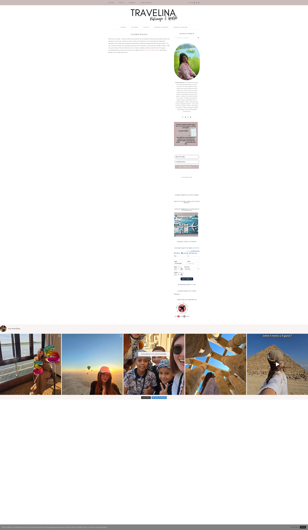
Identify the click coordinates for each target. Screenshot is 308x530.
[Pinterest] (188, 117)
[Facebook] (183, 117)
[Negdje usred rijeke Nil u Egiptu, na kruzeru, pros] (30, 364)
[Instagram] (185, 117)
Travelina (154, 15)
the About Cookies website (151, 50)
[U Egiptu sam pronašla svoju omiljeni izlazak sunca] (92, 364)
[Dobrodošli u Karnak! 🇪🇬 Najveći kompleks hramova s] (215, 364)
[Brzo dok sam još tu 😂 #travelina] (277, 364)
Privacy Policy (295, 527)
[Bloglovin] (191, 117)
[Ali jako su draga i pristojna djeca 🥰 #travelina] (154, 364)
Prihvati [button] (303, 527)
